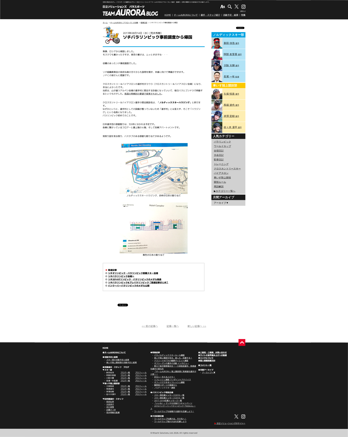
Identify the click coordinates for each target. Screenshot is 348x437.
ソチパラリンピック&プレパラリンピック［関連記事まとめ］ (138, 282)
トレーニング (221, 164)
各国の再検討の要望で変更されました (142, 93)
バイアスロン (221, 173)
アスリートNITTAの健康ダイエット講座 (171, 360)
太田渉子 (110, 404)
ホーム (105, 22)
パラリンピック (222, 141)
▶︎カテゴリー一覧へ (224, 191)
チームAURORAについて (186, 14)
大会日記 (219, 155)
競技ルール (220, 182)
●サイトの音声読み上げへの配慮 (212, 355)
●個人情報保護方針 (206, 360)
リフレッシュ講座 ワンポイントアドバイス (172, 379)
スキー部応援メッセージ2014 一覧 (169, 398)
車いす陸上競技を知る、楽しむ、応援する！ (173, 358)
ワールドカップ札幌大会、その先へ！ (170, 418)
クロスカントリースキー (227, 168)
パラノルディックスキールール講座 (169, 355)
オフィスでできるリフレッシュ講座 (169, 382)
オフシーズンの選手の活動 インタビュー (171, 363)
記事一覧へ (173, 326)
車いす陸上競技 (222, 177)
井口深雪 (110, 407)
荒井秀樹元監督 (113, 412)
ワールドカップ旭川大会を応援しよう (170, 421)
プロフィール (141, 372)
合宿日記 (219, 150)
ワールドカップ (222, 146)
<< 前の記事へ (150, 326)
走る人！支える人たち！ (164, 377)
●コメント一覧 (205, 365)
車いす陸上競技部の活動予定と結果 (121, 362)
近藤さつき (111, 409)
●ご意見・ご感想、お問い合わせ (212, 352)
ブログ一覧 (125, 372)
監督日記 (144, 22)
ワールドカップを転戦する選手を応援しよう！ (174, 411)
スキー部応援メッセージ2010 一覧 (169, 395)
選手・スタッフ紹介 (210, 14)
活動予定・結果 (230, 14)
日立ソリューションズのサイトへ (229, 423)
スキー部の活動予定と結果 (117, 359)
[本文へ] (243, 11)
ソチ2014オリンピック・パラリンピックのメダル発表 (134, 279)
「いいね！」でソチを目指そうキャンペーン (173, 403)
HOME (167, 14)
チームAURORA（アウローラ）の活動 (124, 22)
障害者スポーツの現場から (165, 385)
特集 (243, 14)
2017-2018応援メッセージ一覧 (168, 400)
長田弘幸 (110, 401)
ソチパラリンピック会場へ (121, 276)
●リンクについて (205, 358)
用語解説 (219, 186)
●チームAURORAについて (114, 352)
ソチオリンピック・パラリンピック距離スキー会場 (133, 273)
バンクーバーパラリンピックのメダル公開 (128, 285)
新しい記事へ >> (197, 326)
